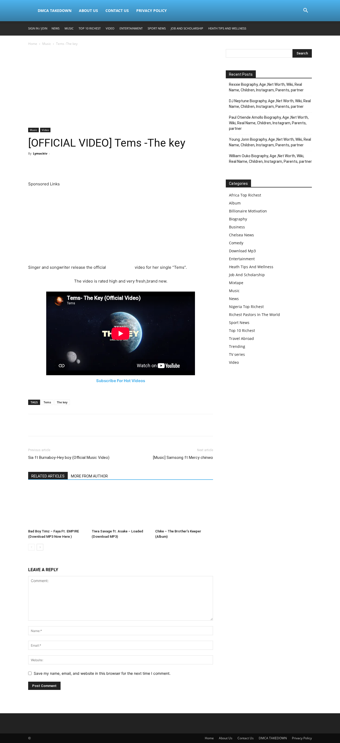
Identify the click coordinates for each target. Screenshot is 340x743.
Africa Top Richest (245, 195)
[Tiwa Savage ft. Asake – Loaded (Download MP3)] (121, 507)
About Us (88, 10)
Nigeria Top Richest (246, 306)
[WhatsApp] (70, 165)
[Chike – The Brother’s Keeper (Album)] (184, 507)
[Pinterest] (58, 165)
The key (62, 402)
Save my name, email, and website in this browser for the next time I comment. (102, 673)
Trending (237, 346)
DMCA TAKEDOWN (54, 10)
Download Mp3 (242, 250)
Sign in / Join (37, 28)
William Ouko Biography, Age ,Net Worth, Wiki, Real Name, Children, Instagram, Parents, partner (270, 159)
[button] (305, 11)
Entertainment (131, 28)
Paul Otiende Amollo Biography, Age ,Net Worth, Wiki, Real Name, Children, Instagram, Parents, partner (269, 123)
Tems (47, 402)
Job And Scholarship (187, 28)
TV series (237, 354)
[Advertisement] (120, 88)
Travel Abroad (241, 338)
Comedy (236, 242)
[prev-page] (31, 547)
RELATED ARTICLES (48, 476)
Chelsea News (241, 234)
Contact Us (117, 10)
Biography (238, 218)
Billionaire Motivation (248, 210)
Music (69, 28)
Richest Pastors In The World (254, 314)
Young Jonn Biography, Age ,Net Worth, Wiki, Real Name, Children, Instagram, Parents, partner (270, 142)
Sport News (157, 28)
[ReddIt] (82, 165)
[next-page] (40, 547)
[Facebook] (33, 165)
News (56, 28)
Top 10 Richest (90, 28)
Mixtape (236, 282)
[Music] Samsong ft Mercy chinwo (183, 457)
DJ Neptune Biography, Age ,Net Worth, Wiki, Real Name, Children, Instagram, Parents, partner (270, 104)
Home (32, 43)
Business (237, 226)
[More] (107, 165)
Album (235, 203)
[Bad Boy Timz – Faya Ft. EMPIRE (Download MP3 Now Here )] (57, 507)
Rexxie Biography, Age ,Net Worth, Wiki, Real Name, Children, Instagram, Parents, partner (266, 87)
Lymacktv (40, 153)
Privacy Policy (151, 10)
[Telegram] (94, 165)
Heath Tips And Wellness (227, 28)
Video (110, 28)
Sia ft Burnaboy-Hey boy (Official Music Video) (68, 457)
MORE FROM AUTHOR (89, 476)
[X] (45, 165)
